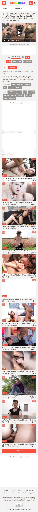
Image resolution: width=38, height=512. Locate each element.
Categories (18, 9)
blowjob (13, 95)
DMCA (13, 493)
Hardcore (11, 88)
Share (19, 61)
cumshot (20, 95)
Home (5, 9)
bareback (31, 92)
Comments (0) (27, 61)
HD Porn (18, 88)
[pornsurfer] (5, 67)
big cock (6, 95)
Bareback (20, 84)
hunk (5, 98)
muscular (12, 98)
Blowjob (27, 84)
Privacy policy (29, 490)
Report (14, 61)
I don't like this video (23, 57)
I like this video (9, 57)
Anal (13, 84)
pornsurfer (12, 67)
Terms (6, 493)
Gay (5, 88)
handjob (28, 95)
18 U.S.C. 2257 (21, 493)
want (19, 92)
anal (25, 92)
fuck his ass (12, 92)
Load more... (19, 451)
